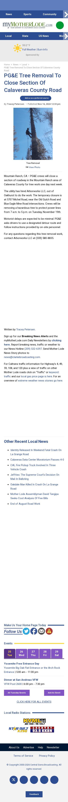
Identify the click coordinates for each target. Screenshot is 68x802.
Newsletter (53, 747)
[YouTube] (34, 780)
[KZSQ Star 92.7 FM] (16, 729)
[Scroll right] (65, 14)
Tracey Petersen (25, 329)
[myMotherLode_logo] (27, 25)
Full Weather (29, 49)
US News (44, 36)
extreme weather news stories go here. (40, 380)
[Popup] (60, 25)
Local (8, 36)
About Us (14, 747)
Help (40, 747)
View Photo (34, 167)
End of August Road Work (25, 503)
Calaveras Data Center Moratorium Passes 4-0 (37, 459)
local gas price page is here (36, 376)
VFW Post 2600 (13, 684)
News (9, 14)
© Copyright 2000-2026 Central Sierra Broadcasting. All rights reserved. (34, 766)
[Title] (54, 780)
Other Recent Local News (26, 441)
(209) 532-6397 (33, 348)
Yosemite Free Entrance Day (21, 663)
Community (49, 14)
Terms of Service (23, 755)
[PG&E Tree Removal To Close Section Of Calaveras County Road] (33, 159)
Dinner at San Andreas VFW (21, 679)
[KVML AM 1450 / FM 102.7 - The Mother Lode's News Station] (34, 721)
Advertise (28, 747)
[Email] (44, 780)
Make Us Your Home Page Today (25, 625)
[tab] (10, 653)
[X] (14, 780)
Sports (27, 14)
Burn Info (42, 49)
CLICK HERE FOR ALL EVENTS (34, 701)
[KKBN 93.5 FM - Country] (42, 729)
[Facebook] (24, 780)
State (25, 36)
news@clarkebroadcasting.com (22, 357)
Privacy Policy (47, 755)
